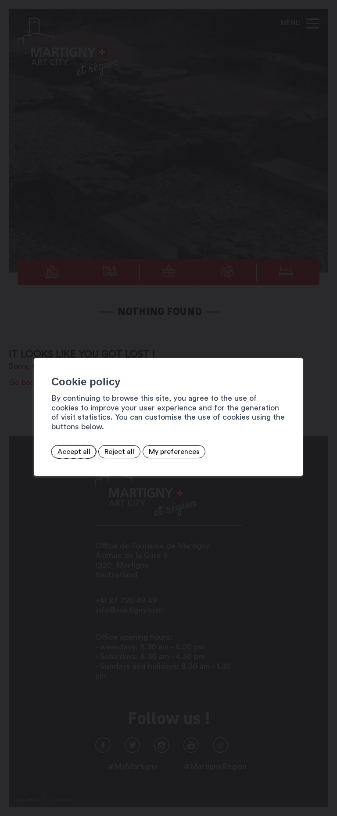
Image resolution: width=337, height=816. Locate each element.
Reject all (119, 451)
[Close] (295, 348)
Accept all (73, 451)
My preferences (174, 451)
